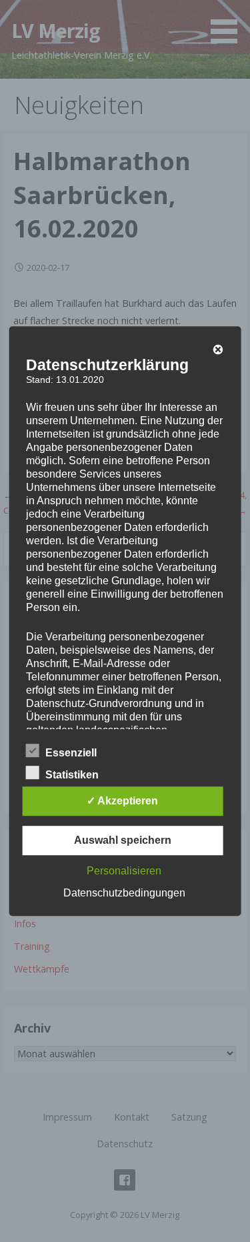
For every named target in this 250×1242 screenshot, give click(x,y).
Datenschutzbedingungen (124, 892)
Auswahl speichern (122, 840)
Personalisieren (124, 870)
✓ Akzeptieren (122, 800)
